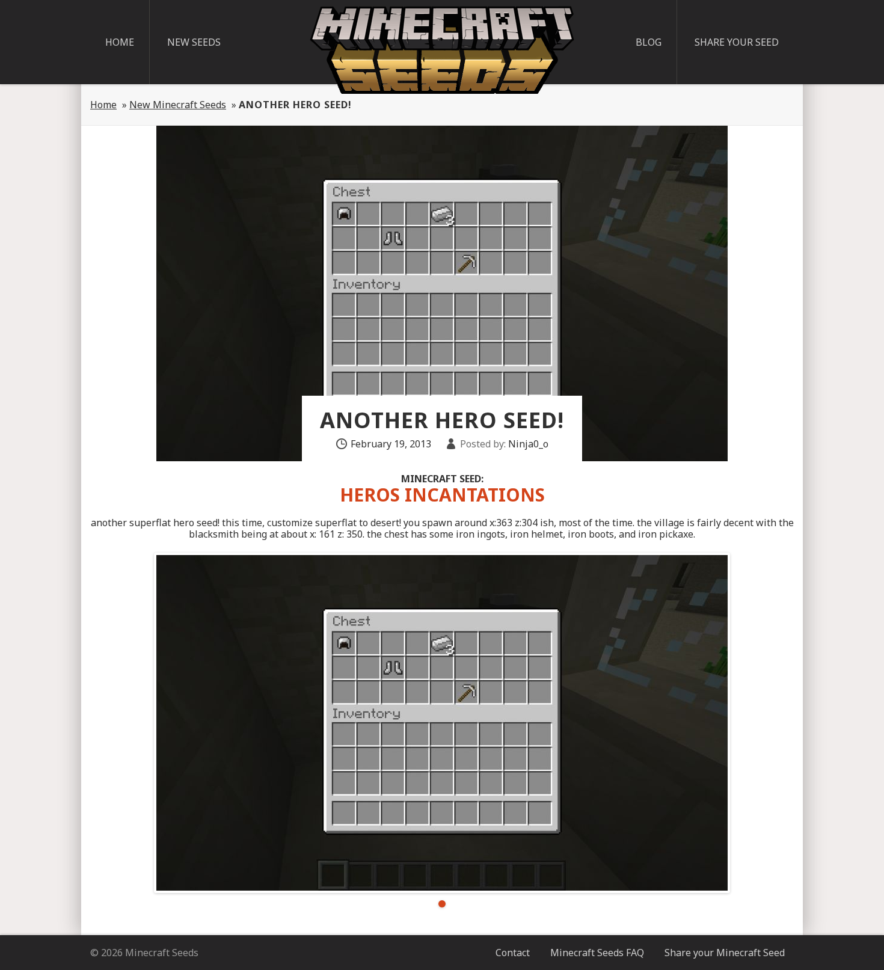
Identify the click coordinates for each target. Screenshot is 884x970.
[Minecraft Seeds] (442, 50)
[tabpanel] (442, 723)
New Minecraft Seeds (177, 104)
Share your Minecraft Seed (725, 952)
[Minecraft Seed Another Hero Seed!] (442, 723)
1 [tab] (442, 903)
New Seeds (194, 42)
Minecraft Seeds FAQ (597, 952)
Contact (513, 952)
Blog (648, 42)
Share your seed (737, 42)
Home (119, 42)
